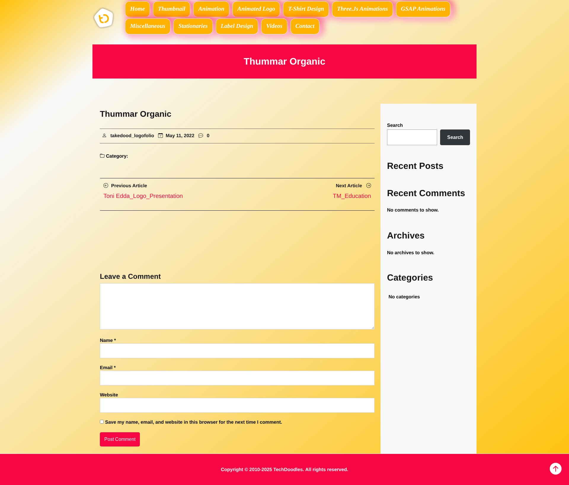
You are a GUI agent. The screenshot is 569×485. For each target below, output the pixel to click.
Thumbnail (171, 9)
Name (108, 340)
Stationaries (193, 26)
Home (137, 9)
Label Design (237, 26)
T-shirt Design (306, 9)
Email (108, 367)
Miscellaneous (147, 26)
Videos (274, 26)
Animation (211, 9)
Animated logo (256, 9)
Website (109, 395)
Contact (304, 26)
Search (395, 125)
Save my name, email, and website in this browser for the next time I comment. (193, 422)
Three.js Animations (362, 9)
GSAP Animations (423, 9)
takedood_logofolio (132, 135)
